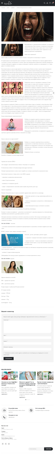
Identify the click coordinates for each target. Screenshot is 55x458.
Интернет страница (8, 347)
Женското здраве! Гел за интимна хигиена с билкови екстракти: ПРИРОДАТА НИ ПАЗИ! (27, 384)
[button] (44, 3)
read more (4, 394)
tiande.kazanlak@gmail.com (8, 436)
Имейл (6, 341)
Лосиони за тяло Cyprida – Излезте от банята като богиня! (10, 383)
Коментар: (6, 320)
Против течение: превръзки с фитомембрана (45, 382)
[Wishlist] (50, 3)
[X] (6, 444)
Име (5, 335)
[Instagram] (9, 444)
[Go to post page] (10, 375)
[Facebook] (2, 444)
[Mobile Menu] (2, 3)
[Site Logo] (8, 3)
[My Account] (47, 3)
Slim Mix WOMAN (5, 223)
